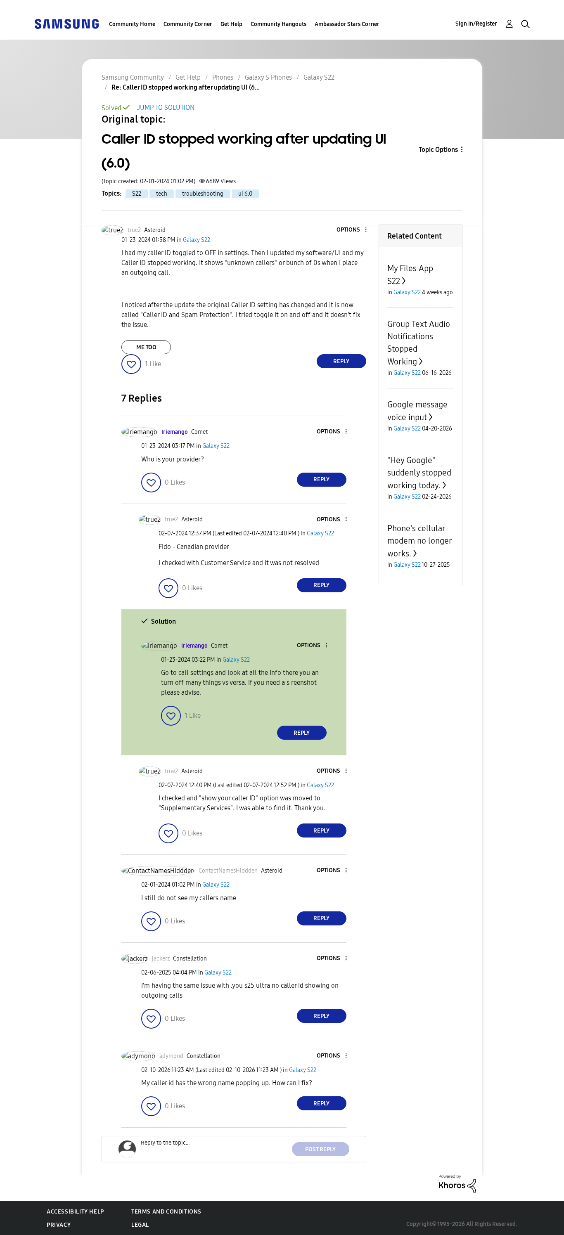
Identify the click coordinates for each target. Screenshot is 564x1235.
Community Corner (188, 24)
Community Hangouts (278, 24)
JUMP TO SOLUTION (165, 107)
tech (161, 193)
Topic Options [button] (438, 150)
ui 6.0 (245, 193)
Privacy (59, 1224)
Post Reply (320, 1149)
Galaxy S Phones (268, 77)
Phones (222, 77)
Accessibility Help (75, 1211)
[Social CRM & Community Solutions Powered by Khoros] (457, 1183)
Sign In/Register (476, 23)
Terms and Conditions (166, 1211)
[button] (351, 230)
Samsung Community (133, 77)
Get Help (231, 24)
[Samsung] (66, 23)
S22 (136, 193)
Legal (140, 1224)
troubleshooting (202, 193)
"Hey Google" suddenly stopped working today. (419, 472)
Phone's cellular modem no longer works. (419, 540)
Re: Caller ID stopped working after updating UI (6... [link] (185, 87)
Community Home (132, 24)
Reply (341, 361)
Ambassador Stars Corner (347, 24)
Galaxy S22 (318, 77)
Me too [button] (146, 347)
